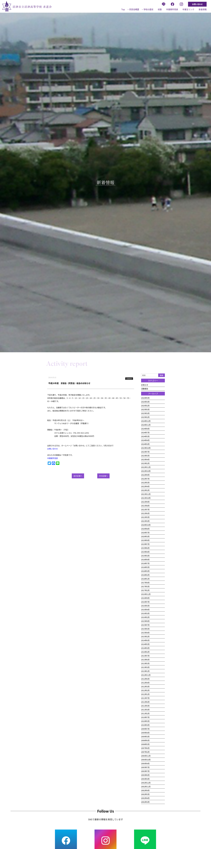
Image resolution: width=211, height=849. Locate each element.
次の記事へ (103, 476)
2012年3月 (145, 686)
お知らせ (144, 384)
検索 (161, 375)
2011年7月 (145, 698)
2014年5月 (145, 644)
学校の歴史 (148, 9)
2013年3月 (145, 667)
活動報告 (144, 388)
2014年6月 (145, 640)
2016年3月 (145, 613)
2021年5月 (145, 517)
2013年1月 (145, 671)
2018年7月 (145, 563)
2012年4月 (145, 682)
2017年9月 (145, 582)
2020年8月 (145, 528)
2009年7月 (145, 729)
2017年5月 (145, 586)
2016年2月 (145, 617)
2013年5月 (145, 663)
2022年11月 (146, 467)
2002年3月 (145, 802)
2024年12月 (146, 421)
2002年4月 (145, 798)
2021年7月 (145, 509)
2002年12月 (146, 782)
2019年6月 (145, 548)
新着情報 (203, 9)
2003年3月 (145, 779)
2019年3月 (145, 555)
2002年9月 (145, 790)
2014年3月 (145, 648)
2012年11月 (146, 675)
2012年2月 (145, 690)
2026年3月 (145, 401)
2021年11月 (146, 494)
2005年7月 (145, 767)
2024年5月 (145, 436)
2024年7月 (145, 432)
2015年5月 (145, 628)
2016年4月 (145, 609)
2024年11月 (146, 425)
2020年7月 (145, 532)
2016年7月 (145, 602)
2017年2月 (145, 590)
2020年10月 (146, 525)
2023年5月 (145, 455)
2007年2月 (145, 752)
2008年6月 (145, 740)
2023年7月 (145, 451)
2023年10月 (146, 448)
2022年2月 (145, 490)
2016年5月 (145, 605)
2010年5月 (145, 721)
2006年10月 (146, 759)
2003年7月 (145, 771)
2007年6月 (145, 748)
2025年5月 (145, 409)
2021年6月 (145, 513)
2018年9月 (145, 559)
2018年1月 (145, 578)
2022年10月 (146, 471)
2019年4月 (145, 551)
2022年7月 (145, 478)
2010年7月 (145, 717)
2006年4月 (145, 763)
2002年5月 (145, 794)
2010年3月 (145, 725)
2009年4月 (145, 732)
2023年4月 (145, 459)
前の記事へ (78, 476)
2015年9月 (145, 621)
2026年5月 (145, 398)
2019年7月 (145, 544)
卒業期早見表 (172, 9)
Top (123, 9)
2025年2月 (145, 417)
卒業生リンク (188, 9)
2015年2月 (145, 636)
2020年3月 (145, 536)
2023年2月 (145, 463)
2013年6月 (145, 659)
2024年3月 (145, 444)
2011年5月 (145, 705)
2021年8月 (145, 505)
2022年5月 (145, 482)
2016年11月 (146, 594)
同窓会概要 (134, 9)
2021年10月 (146, 498)
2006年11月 (146, 755)
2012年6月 (145, 678)
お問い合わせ (197, 4)
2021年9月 (145, 501)
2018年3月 (145, 571)
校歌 (160, 9)
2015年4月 (145, 632)
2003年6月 (145, 775)
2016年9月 (145, 598)
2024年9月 (145, 428)
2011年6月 (145, 702)
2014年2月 (145, 652)
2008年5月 (145, 744)
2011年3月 (145, 709)
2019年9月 (145, 540)
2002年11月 (146, 786)
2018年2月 (145, 575)
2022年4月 (145, 486)
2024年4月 (145, 440)
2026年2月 (145, 405)
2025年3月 (145, 413)
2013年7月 (145, 655)
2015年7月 (145, 625)
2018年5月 (145, 567)
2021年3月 (145, 521)
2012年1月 (145, 694)
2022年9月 (145, 475)
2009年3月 (145, 736)
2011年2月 (145, 713)
